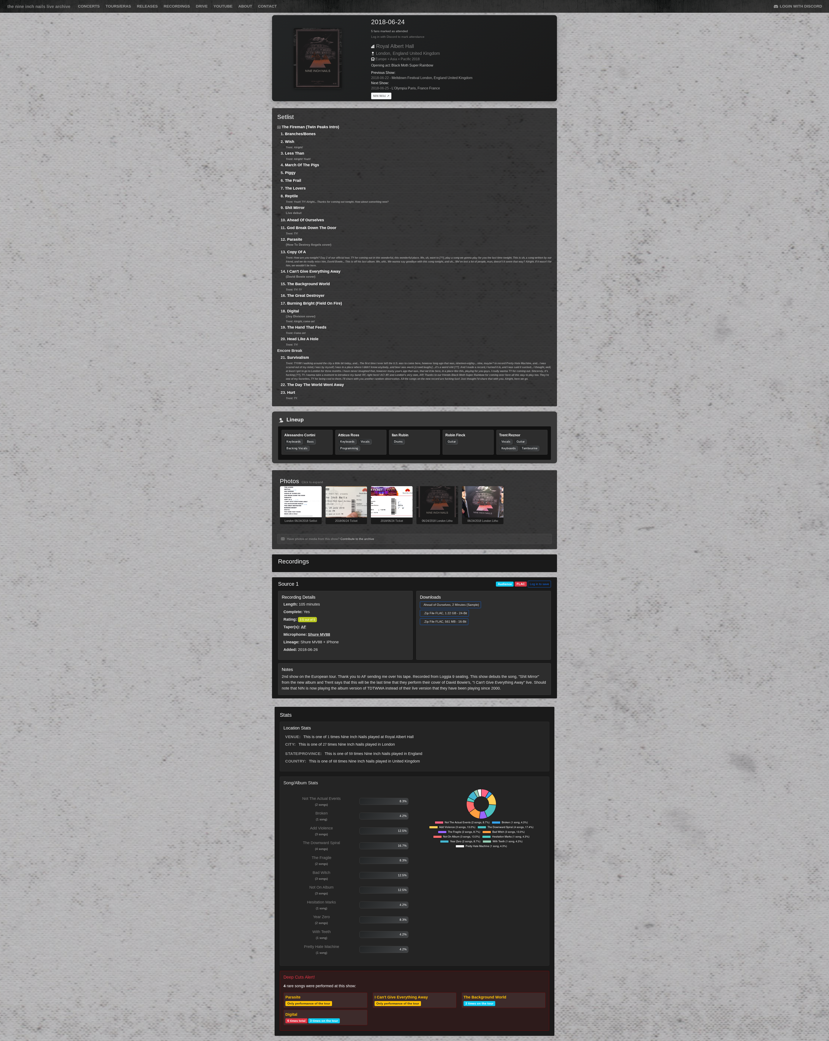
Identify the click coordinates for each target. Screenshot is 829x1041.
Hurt (291, 392)
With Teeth (321, 932)
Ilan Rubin (400, 435)
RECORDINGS (177, 6)
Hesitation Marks (321, 902)
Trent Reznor (509, 435)
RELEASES (147, 6)
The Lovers (295, 188)
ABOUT (245, 6)
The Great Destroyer (305, 295)
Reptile (291, 196)
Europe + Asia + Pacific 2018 (397, 59)
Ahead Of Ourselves (305, 220)
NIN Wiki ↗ (381, 96)
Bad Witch (321, 872)
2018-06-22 (380, 78)
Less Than (294, 153)
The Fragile (321, 858)
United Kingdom (425, 53)
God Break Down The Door (311, 228)
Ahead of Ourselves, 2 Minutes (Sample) (451, 604)
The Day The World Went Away (315, 385)
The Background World (308, 284)
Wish (289, 141)
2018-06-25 (380, 88)
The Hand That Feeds (306, 327)
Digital (293, 311)
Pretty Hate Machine (321, 946)
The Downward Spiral (321, 843)
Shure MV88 (319, 634)
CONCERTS (89, 6)
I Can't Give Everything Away (313, 271)
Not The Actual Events (321, 798)
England (400, 53)
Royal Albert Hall (395, 46)
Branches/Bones (300, 134)
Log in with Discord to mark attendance (397, 36)
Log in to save (539, 584)
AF (303, 627)
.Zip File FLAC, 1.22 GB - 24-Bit (445, 613)
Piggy (290, 173)
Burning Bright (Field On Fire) (314, 303)
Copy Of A (296, 252)
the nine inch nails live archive (38, 6)
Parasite (294, 239)
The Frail (293, 180)
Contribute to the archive (357, 539)
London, (383, 53)
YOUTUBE (223, 6)
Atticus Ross (348, 435)
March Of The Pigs (302, 165)
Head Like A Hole (302, 339)
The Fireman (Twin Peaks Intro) (310, 127)
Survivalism (298, 357)
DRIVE (202, 6)
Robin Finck (455, 435)
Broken (321, 813)
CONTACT (267, 6)
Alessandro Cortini (299, 435)
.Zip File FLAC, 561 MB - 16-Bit (445, 621)
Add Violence (321, 828)
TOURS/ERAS (118, 6)
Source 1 (288, 584)
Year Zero (321, 917)
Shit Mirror (295, 208)
